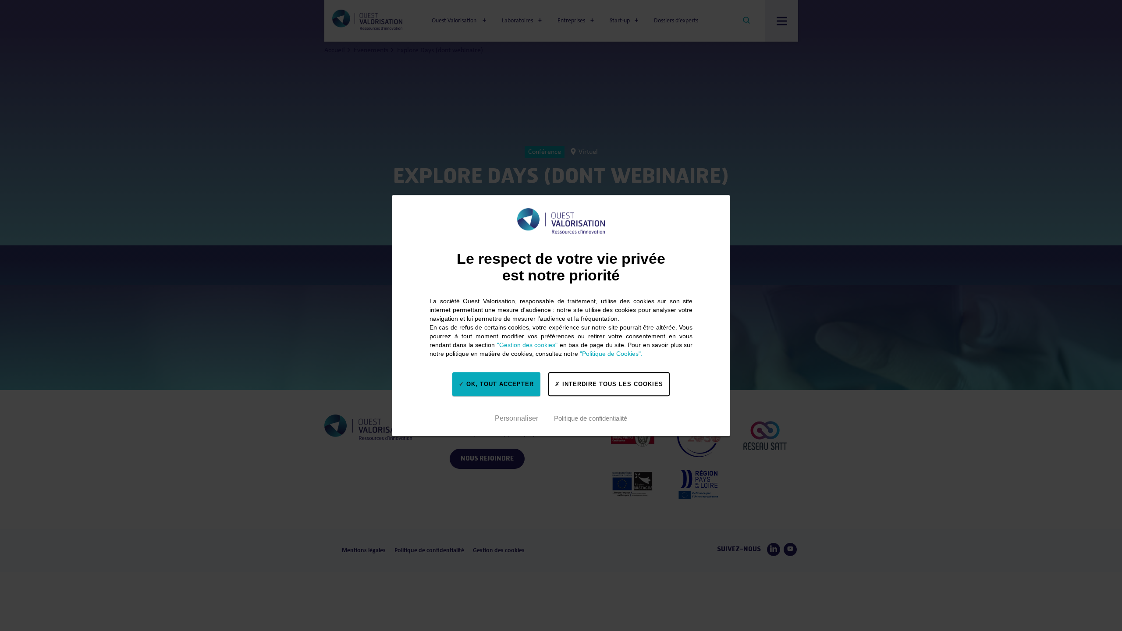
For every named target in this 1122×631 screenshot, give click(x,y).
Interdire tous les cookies (611, 384)
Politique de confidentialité (590, 418)
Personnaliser (516, 418)
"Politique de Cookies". (611, 353)
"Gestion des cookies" (527, 344)
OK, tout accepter (499, 384)
